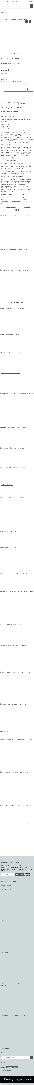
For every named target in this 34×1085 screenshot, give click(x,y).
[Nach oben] (0, 1084)
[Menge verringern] (2, 90)
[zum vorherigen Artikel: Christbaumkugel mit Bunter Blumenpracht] (6, 12)
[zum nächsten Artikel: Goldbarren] (9, 12)
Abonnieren (19, 874)
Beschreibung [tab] (23, 103)
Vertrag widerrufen (8, 1070)
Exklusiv (9, 65)
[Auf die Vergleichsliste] (26, 21)
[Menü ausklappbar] (3, 2)
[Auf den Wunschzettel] (30, 21)
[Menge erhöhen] (28, 93)
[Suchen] (31, 6)
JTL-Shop (20, 1081)
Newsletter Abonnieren (27, 874)
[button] (24, 1)
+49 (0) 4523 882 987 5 (12, 1066)
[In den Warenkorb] (2, 18)
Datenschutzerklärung (7, 867)
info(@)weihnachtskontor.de (12, 1067)
